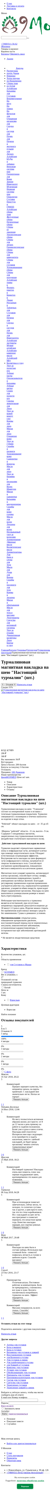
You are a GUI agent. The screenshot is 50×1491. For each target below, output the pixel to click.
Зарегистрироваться (18, 1414)
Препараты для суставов (18, 1375)
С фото (7, 1072)
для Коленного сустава (17, 1357)
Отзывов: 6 (10, 685)
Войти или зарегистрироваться (21, 1443)
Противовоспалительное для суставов (25, 1377)
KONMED (9, 972)
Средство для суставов (17, 1382)
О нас (9, 3)
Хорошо (25, 1486)
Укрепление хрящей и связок (20, 1387)
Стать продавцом (15, 1455)
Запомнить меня (12, 1408)
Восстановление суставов (19, 1355)
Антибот (5, 1411)
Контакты (11, 8)
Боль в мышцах (14, 1347)
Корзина (5, 54)
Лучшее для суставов (17, 1370)
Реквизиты (12, 1458)
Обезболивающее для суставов (21, 1372)
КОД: (3, 750)
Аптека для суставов (16, 1345)
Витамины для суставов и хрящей (23, 1352)
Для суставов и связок (17, 1360)
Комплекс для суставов (18, 1367)
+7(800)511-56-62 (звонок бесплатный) (25, 1472)
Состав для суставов (16, 1380)
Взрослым (15, 1000)
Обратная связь (14, 1460)
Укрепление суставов (17, 1385)
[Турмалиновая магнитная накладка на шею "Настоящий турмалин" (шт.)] (25, 692)
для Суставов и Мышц (20, 964)
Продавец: (6, 772)
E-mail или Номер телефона (14, 1397)
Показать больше (20, 1099)
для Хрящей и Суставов (18, 1365)
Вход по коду (7, 1406)
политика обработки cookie (30, 1481)
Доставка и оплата (15, 6)
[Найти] (28, 38)
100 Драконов (18, 772)
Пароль (5, 1403)
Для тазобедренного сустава (20, 1362)
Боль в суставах (14, 1350)
